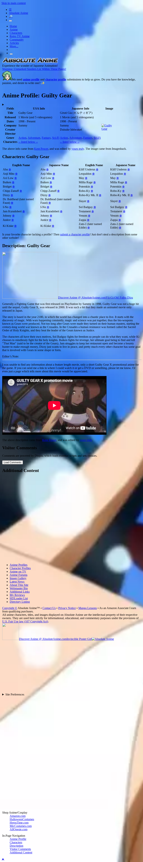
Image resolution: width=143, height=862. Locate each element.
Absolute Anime (18, 13)
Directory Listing (20, 601)
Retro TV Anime (20, 36)
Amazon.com (18, 815)
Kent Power (41, 148)
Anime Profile (18, 839)
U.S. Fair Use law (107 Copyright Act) (25, 621)
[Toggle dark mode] (10, 20)
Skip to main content (13, 3)
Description (16, 845)
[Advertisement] (72, 518)
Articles (14, 43)
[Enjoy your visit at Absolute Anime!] (30, 62)
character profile (55, 79)
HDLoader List (19, 598)
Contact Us (49, 608)
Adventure (34, 137)
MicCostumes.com (21, 826)
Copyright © (9, 608)
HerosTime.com (19, 822)
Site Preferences (14, 694)
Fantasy (46, 137)
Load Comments (12, 462)
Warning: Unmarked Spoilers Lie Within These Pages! (34, 69)
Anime (14, 29)
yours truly (78, 148)
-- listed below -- (28, 141)
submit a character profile (75, 234)
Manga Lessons (87, 608)
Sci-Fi (55, 137)
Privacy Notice (67, 608)
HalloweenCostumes (22, 819)
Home (13, 26)
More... (14, 46)
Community (17, 39)
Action (22, 137)
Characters (16, 32)
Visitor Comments (20, 849)
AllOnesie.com (18, 829)
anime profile (31, 79)
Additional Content (21, 852)
